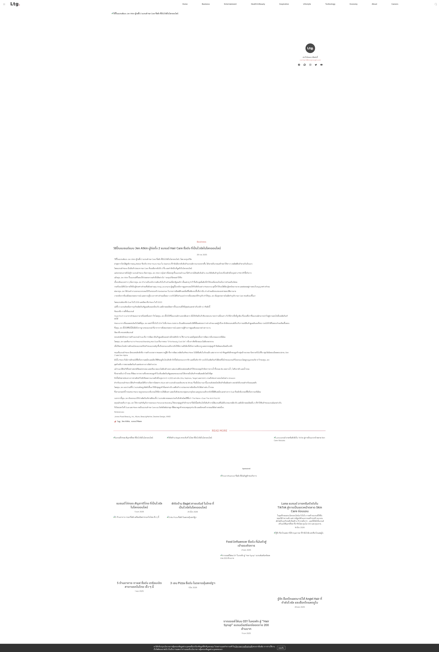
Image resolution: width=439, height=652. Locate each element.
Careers (394, 4)
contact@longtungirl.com (310, 60)
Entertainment (230, 4)
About (374, 4)
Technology (330, 4)
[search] (435, 4)
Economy (353, 4)
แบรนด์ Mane (136, 421)
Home (185, 4)
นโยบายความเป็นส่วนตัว (243, 646)
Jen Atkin (126, 421)
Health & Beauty (258, 4)
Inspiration (284, 4)
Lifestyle (307, 4)
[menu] (4, 4)
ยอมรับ (281, 648)
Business (206, 4)
